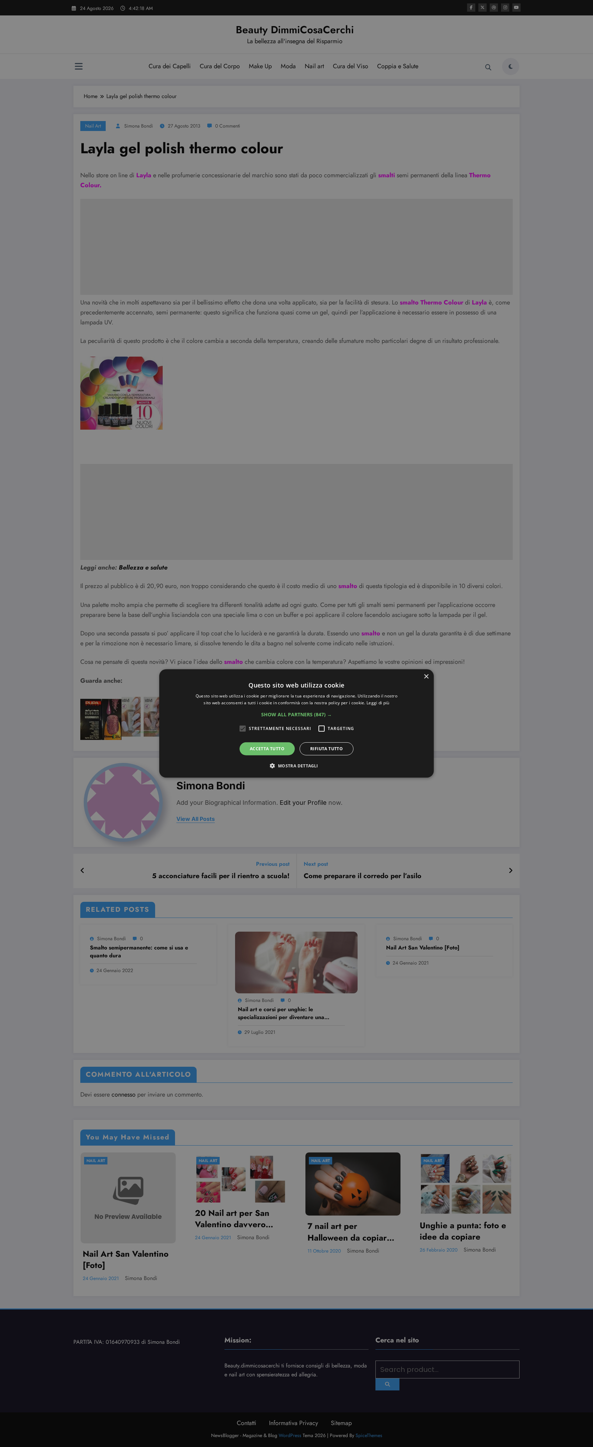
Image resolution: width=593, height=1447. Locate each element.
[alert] (296, 723)
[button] (296, 714)
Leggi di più (378, 703)
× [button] (426, 676)
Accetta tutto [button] (267, 749)
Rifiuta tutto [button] (326, 749)
